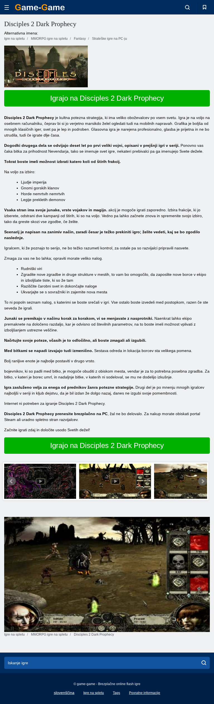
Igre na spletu (93, 693)
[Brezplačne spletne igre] (40, 7)
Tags (116, 693)
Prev (11, 481)
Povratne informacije (144, 693)
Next (202, 481)
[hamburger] (6, 7)
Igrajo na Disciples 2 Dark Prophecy (107, 98)
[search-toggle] (187, 7)
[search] (204, 663)
